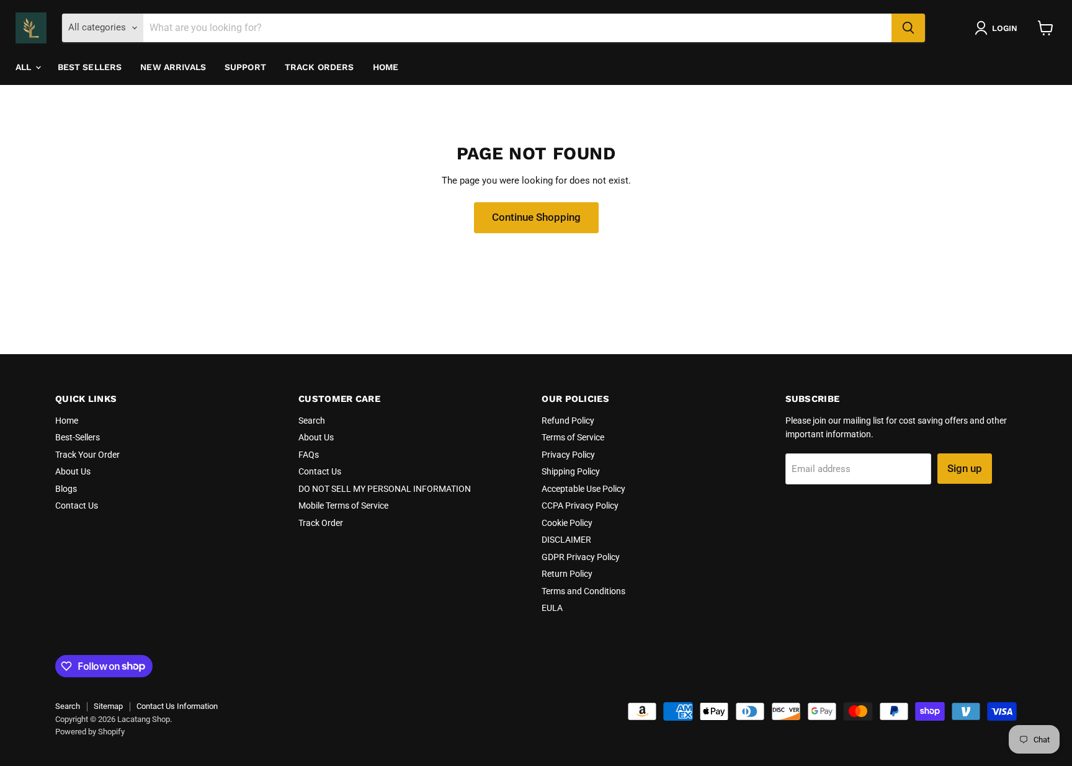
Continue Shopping (536, 217)
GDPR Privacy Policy (581, 557)
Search (311, 420)
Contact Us (76, 505)
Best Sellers (90, 67)
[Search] (908, 28)
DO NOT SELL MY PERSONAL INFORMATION (384, 489)
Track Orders (319, 67)
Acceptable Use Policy (583, 489)
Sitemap (108, 706)
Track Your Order (87, 455)
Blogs (66, 489)
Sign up (964, 468)
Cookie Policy (567, 523)
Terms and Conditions (583, 591)
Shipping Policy (571, 471)
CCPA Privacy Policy (580, 505)
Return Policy (567, 574)
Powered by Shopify (90, 731)
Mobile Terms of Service (343, 505)
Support (245, 67)
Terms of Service (573, 437)
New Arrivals (173, 67)
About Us (73, 471)
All (25, 67)
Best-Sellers (77, 437)
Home (386, 67)
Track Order (320, 523)
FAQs (308, 455)
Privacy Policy (568, 455)
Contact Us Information (177, 706)
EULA (552, 608)
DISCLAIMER (566, 540)
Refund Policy (568, 420)
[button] (998, 27)
